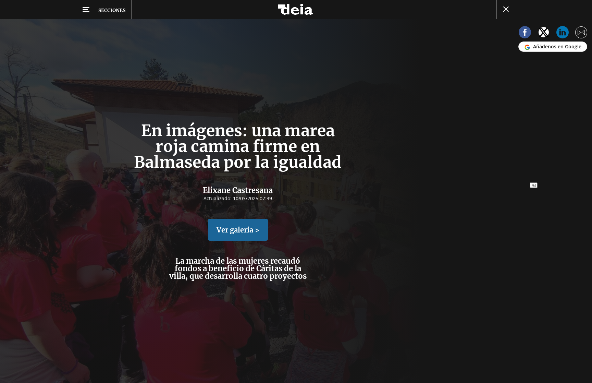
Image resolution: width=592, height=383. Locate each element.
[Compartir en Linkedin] (562, 33)
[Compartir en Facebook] (525, 33)
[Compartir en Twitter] (544, 33)
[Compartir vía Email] (581, 33)
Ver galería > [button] (238, 230)
